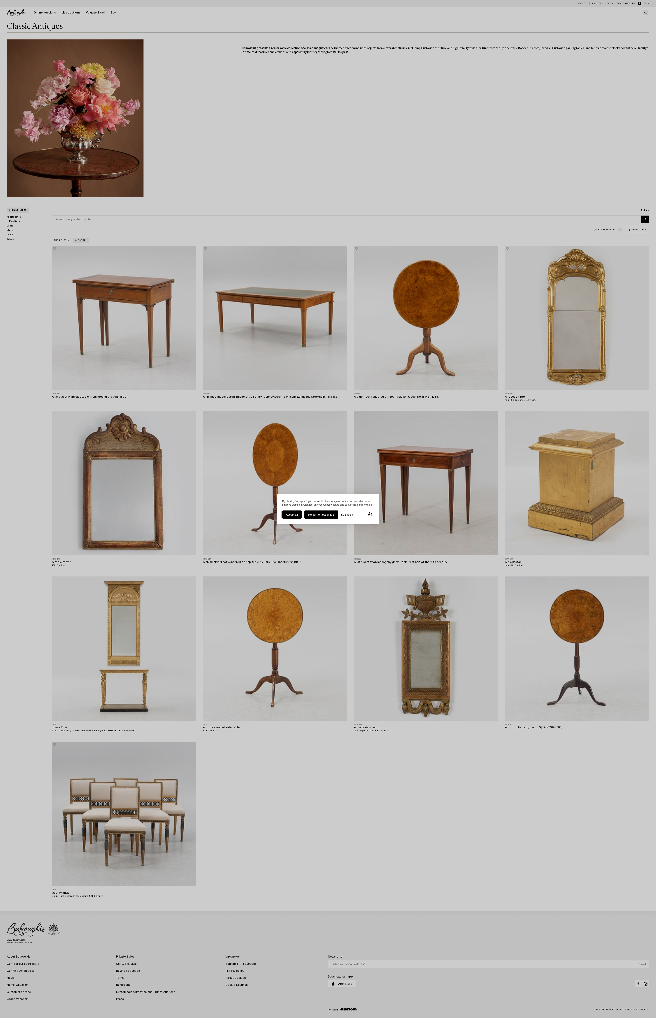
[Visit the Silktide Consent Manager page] (370, 514)
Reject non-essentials (321, 514)
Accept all (292, 514)
